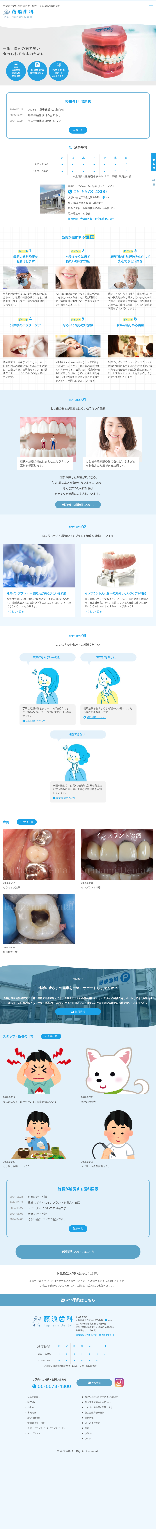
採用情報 (89, 1418)
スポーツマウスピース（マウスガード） (46, 1428)
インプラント (33, 1433)
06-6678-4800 (90, 191)
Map (107, 197)
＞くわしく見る (15, 611)
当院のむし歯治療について (78, 504)
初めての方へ (33, 1397)
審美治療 (31, 1412)
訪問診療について (66, 798)
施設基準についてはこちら (78, 1251)
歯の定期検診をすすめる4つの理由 (101, 1397)
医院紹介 (31, 1402)
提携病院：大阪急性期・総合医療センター (91, 218)
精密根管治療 (33, 1418)
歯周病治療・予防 (35, 1423)
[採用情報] (153, 180)
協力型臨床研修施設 (94, 1412)
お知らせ (89, 1433)
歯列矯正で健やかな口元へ (98, 1402)
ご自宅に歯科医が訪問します (99, 1407)
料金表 (30, 1407)
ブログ (88, 1438)
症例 (87, 1428)
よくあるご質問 (92, 1423)
